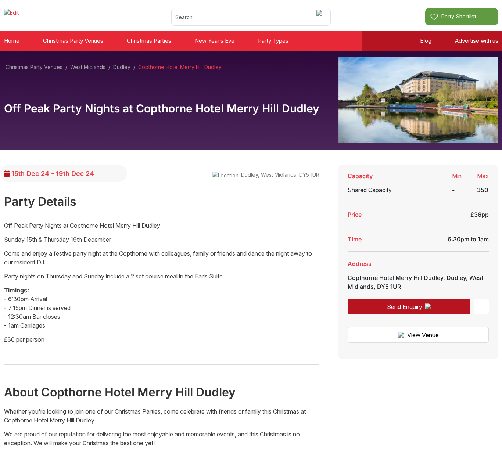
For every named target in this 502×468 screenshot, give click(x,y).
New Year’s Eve (214, 40)
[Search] (320, 16)
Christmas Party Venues (73, 40)
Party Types (273, 40)
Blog (425, 40)
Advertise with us (476, 40)
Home (11, 40)
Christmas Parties (149, 40)
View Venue (423, 335)
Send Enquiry (404, 306)
